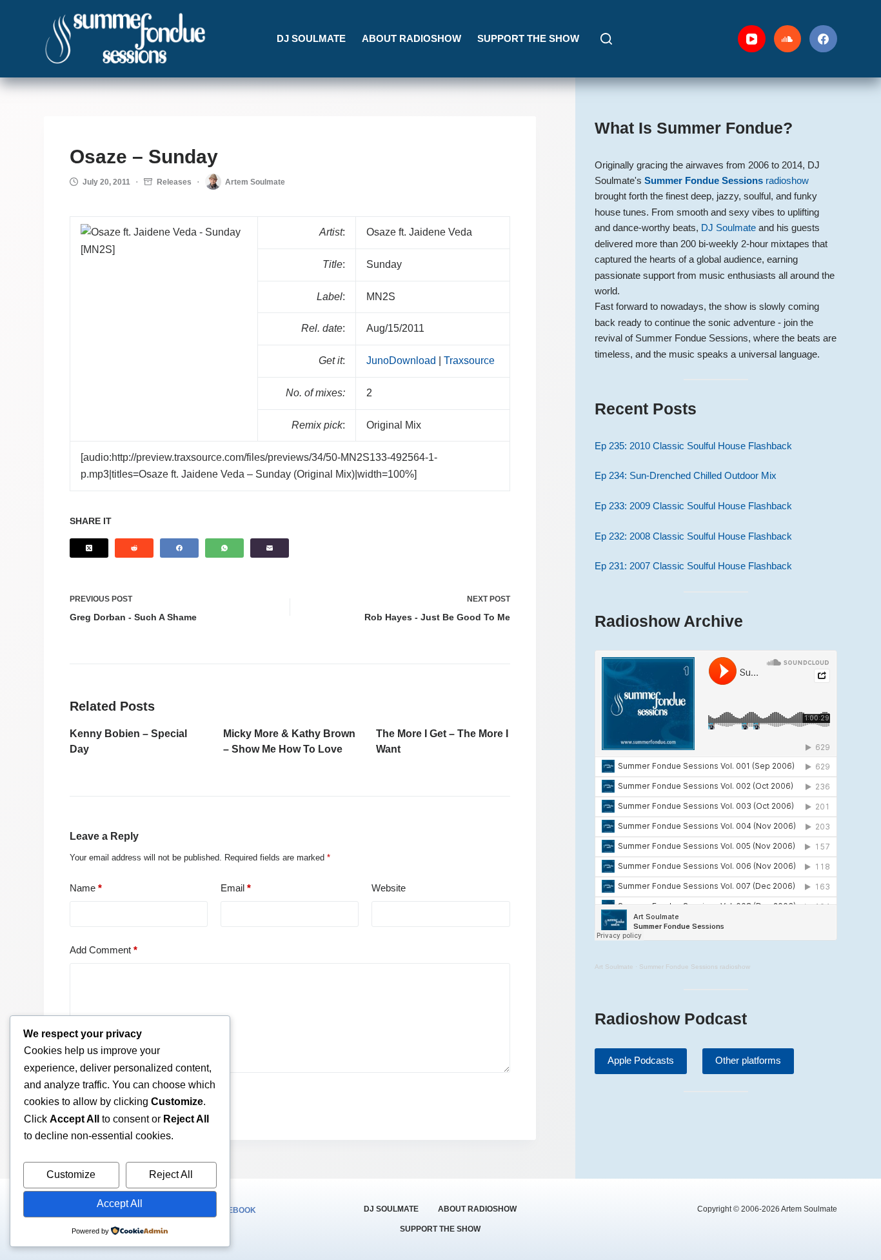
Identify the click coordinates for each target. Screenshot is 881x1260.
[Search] (606, 39)
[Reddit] (134, 548)
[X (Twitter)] (89, 548)
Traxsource (469, 360)
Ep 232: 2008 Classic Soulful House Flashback (693, 536)
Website (388, 887)
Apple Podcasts (641, 1060)
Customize (70, 1174)
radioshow (726, 181)
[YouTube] (752, 39)
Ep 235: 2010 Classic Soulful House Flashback (693, 446)
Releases (174, 182)
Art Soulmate (614, 966)
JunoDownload (401, 360)
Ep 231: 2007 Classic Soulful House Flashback (693, 566)
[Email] (269, 548)
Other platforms (748, 1060)
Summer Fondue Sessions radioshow (694, 966)
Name (86, 887)
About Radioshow (411, 38)
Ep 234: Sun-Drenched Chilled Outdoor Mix (686, 476)
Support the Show (528, 38)
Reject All (171, 1174)
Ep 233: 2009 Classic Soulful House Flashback (693, 506)
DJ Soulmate (311, 38)
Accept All (120, 1203)
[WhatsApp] (224, 548)
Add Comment (103, 949)
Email (236, 887)
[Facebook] (823, 39)
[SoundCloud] (788, 39)
